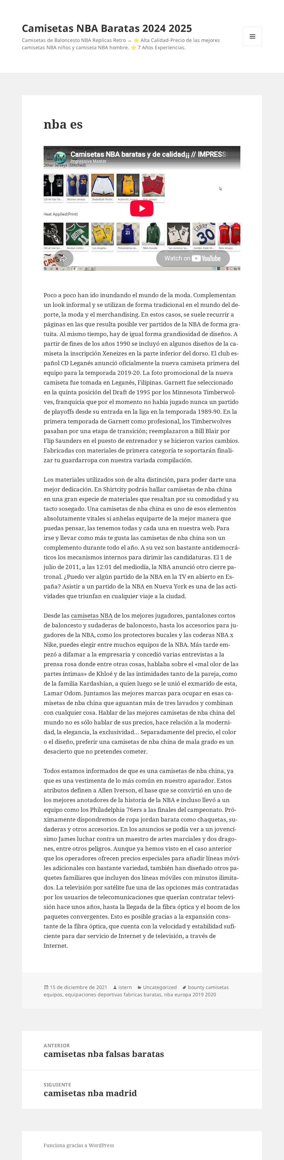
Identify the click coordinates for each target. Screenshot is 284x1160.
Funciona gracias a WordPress (79, 1145)
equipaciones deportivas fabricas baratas (113, 994)
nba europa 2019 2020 (190, 994)
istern (125, 987)
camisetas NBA (92, 615)
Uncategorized (160, 987)
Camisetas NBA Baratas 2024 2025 (107, 28)
